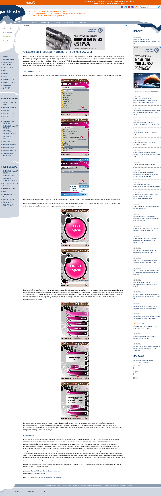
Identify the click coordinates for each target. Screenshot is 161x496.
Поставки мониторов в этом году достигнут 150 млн (144, 143)
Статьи (57, 22)
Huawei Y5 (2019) (9, 147)
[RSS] (135, 7)
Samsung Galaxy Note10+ (10, 122)
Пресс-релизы (9, 82)
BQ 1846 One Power (8, 138)
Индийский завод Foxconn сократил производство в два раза (145, 337)
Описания (68, 22)
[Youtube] (129, 7)
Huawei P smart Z (10, 145)
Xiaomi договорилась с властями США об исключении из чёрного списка (146, 307)
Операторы (8, 67)
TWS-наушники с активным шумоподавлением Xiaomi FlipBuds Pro (146, 185)
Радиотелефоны (10, 79)
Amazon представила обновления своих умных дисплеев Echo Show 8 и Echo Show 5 (146, 112)
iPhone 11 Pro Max (9, 117)
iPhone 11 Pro (9, 113)
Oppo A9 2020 (8, 199)
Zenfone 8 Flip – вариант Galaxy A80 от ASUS (146, 133)
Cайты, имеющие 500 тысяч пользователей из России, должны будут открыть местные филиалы (145, 100)
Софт (5, 76)
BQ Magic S (7, 202)
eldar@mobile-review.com (52, 478)
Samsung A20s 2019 (9, 195)
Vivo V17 (6, 191)
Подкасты (82, 22)
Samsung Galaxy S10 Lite (10, 172)
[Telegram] (125, 7)
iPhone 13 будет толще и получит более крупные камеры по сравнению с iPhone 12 (146, 296)
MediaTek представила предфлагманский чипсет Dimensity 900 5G (146, 41)
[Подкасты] (132, 7)
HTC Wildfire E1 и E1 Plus (10, 184)
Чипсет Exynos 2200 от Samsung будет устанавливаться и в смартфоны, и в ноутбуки (146, 272)
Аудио (6, 41)
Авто (5, 70)
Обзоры (32, 22)
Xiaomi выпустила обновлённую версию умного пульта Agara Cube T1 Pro (146, 317)
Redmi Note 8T (9, 188)
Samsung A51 (8, 176)
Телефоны (8, 28)
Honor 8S (7, 131)
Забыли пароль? (148, 360)
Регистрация (137, 360)
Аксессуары (8, 60)
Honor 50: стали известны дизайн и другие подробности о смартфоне (145, 261)
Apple (5, 57)
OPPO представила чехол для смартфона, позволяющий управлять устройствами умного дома (146, 174)
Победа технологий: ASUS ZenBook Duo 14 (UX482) (49, 11)
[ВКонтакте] (122, 7)
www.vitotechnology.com (67, 75)
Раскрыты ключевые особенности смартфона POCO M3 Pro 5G (144, 251)
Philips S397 (8, 205)
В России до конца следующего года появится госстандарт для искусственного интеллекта (145, 196)
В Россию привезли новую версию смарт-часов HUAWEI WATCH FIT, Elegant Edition (144, 240)
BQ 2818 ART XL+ (9, 134)
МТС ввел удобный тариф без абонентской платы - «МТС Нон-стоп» (146, 123)
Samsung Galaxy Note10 (10, 127)
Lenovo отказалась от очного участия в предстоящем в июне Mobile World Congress (146, 348)
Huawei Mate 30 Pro (9, 104)
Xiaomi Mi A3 (8, 142)
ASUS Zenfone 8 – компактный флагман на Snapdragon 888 (146, 207)
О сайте (6, 88)
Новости (47, 485)
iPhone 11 (7, 110)
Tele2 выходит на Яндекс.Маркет (144, 164)
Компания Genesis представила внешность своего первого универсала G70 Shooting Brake (146, 218)
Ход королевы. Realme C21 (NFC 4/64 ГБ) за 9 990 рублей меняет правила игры (58, 14)
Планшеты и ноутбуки (8, 63)
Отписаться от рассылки (141, 362)
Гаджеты (7, 32)
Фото (5, 73)
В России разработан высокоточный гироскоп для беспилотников (145, 229)
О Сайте (129, 485)
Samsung (45, 22)
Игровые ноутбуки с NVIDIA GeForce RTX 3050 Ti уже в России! (145, 327)
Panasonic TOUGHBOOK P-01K (10, 180)
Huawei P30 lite (9, 150)
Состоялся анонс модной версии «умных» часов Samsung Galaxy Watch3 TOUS (146, 154)
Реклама (7, 85)
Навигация (84, 485)
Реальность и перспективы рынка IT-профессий (48, 16)
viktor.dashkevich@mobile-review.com (49, 471)
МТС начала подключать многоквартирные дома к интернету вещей (145, 284)
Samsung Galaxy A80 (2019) (10, 154)
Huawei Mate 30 (9, 107)
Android (7, 37)
